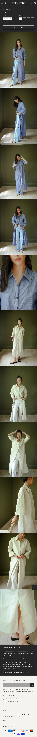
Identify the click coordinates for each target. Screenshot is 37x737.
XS (20, 18)
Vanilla (6, 21)
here (13, 668)
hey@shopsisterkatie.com (11, 701)
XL (20, 21)
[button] (2, 3)
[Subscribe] (32, 685)
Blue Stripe (7, 18)
